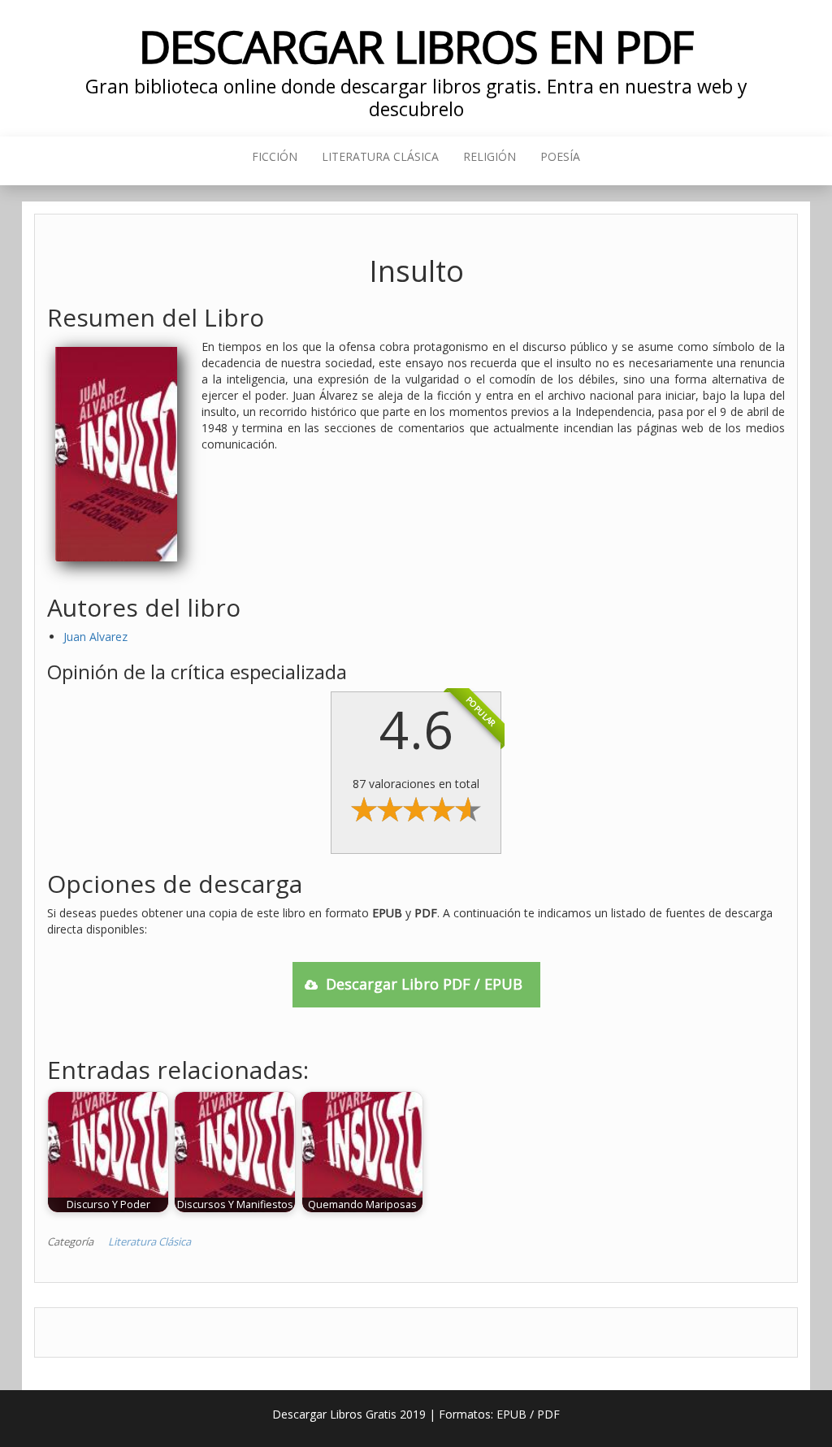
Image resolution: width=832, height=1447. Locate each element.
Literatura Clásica (380, 156)
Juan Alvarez (95, 636)
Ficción (274, 156)
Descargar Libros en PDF (416, 45)
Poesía (560, 156)
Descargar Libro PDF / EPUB (424, 984)
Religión (489, 156)
